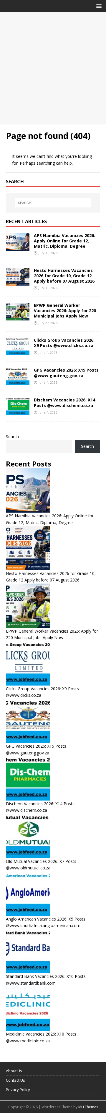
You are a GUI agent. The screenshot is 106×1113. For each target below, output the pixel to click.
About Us (14, 1070)
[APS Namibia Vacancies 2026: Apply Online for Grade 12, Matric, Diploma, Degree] (17, 247)
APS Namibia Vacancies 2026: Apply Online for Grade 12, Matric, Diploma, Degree (64, 241)
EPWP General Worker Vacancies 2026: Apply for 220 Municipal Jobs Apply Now (65, 310)
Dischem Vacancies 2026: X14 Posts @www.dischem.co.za (64, 402)
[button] (98, 5)
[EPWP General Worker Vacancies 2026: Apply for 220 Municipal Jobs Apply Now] (17, 317)
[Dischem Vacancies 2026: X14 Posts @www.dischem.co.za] (17, 411)
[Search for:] (53, 203)
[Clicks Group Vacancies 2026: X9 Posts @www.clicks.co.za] (17, 352)
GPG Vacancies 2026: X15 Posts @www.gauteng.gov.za (66, 372)
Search (12, 436)
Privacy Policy (18, 1089)
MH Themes (88, 1106)
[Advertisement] (53, 68)
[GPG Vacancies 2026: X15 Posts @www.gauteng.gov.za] (17, 382)
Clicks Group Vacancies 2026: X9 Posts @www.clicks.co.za (64, 342)
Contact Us (15, 1080)
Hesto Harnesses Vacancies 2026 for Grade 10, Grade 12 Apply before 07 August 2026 (64, 276)
